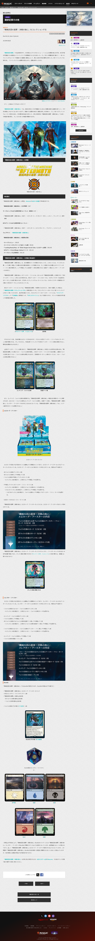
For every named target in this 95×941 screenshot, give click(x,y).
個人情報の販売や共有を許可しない (34, 927)
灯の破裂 (21, 706)
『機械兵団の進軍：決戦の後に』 (13, 109)
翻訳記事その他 (13, 7)
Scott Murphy (61, 101)
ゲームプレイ (37, 3)
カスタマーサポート (51, 926)
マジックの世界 (28, 3)
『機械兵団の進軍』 (9, 53)
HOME (2, 7)
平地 (14, 803)
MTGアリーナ (74, 3)
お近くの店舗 (35, 201)
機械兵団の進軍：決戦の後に (59, 33)
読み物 (67, 3)
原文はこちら (62, 45)
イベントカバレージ (59, 3)
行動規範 (32, 926)
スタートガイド (18, 3)
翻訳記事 (51, 33)
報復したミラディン (47, 101)
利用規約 (26, 926)
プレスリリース (52, 927)
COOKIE (45, 927)
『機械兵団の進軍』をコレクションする (14, 290)
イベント (50, 3)
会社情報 (59, 927)
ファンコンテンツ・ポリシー (64, 926)
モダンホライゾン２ (33, 295)
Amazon (28, 201)
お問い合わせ (66, 927)
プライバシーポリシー (41, 926)
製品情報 (44, 3)
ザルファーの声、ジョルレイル (24, 331)
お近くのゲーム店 (42, 859)
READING (7, 7)
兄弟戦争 (15, 295)
